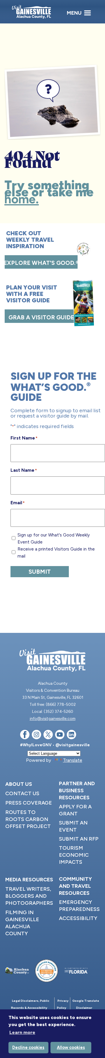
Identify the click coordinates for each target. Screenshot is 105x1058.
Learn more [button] (22, 1032)
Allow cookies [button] (71, 1047)
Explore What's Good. (41, 262)
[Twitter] (48, 735)
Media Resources (29, 879)
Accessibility (78, 918)
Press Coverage (28, 803)
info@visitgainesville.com (53, 718)
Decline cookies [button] (28, 1047)
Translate (72, 760)
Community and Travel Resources (75, 886)
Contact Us (22, 793)
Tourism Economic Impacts (74, 855)
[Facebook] (24, 735)
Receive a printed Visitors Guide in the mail (56, 552)
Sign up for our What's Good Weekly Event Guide (54, 538)
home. (21, 199)
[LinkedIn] (71, 735)
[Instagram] (36, 735)
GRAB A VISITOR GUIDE (41, 317)
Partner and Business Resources (77, 790)
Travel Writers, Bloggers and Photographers (29, 896)
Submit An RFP (78, 839)
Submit (40, 571)
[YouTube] (59, 735)
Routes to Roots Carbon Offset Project (28, 819)
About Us (18, 784)
